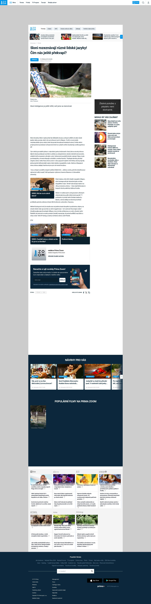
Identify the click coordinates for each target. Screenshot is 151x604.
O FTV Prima (35, 579)
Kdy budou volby (98, 560)
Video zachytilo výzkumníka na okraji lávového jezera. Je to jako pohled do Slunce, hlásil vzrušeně (86, 503)
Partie (85, 560)
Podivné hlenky (67, 239)
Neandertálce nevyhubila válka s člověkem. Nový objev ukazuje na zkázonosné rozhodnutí (113, 162)
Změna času (79, 560)
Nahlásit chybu (36, 598)
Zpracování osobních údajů (59, 590)
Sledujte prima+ (52, 2)
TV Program (35, 2)
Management (55, 579)
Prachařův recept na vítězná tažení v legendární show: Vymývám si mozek (63, 486)
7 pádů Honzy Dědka (53, 563)
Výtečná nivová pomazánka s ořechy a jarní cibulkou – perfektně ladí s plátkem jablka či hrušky (109, 487)
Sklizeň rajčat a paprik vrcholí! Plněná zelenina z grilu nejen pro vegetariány (86, 536)
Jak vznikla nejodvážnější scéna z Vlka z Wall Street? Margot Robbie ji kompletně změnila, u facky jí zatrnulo (40, 545)
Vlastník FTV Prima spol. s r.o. (39, 595)
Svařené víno (72, 563)
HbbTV (34, 587)
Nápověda (54, 592)
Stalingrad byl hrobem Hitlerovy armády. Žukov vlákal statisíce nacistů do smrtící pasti (114, 149)
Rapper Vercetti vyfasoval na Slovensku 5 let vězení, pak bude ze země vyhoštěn (64, 536)
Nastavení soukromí (57, 598)
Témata (22, 2)
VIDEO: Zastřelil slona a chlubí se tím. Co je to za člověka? (45, 240)
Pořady (28, 2)
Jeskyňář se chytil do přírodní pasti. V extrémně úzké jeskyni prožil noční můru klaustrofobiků (96, 382)
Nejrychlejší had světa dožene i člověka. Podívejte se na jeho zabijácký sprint (114, 123)
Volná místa (35, 582)
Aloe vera (95, 563)
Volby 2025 (64, 563)
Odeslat (62, 280)
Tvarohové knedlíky (70, 565)
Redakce (54, 595)
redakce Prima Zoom (45, 61)
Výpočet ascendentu (58, 565)
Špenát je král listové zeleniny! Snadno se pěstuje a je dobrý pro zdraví (86, 527)
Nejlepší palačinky (83, 565)
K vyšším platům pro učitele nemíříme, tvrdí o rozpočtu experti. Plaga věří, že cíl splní (40, 486)
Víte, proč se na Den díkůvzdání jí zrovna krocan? (42, 382)
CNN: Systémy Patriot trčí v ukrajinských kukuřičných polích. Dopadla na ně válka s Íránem (40, 495)
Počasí (91, 560)
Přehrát (35, 419)
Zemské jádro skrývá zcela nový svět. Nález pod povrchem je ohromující (114, 136)
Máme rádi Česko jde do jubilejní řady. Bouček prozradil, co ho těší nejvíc (63, 503)
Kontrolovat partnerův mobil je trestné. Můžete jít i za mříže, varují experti (41, 503)
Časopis (43, 2)
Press (53, 582)
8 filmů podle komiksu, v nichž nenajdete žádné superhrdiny (39, 535)
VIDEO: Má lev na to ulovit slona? (41, 194)
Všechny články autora (56, 256)
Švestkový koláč (94, 565)
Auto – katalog (41, 563)
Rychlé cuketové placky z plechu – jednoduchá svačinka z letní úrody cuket (109, 503)
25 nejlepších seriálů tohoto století (41, 525)
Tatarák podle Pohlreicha (84, 563)
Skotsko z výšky (36, 422)
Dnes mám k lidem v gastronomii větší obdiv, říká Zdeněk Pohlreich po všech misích (63, 495)
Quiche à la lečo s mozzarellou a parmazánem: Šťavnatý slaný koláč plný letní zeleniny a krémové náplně (109, 496)
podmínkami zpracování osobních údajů (58, 284)
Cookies (34, 592)
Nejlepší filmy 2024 (50, 560)
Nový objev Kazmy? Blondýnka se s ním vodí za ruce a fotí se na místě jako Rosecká (63, 544)
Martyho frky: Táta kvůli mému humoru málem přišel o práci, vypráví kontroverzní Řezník (62, 527)
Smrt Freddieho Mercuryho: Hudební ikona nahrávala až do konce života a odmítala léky (69, 382)
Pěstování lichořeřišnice (107, 563)
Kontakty (54, 587)
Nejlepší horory (61, 560)
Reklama (34, 584)
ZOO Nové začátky (110, 560)
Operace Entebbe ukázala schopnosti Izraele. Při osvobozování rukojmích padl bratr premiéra (86, 496)
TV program (70, 560)
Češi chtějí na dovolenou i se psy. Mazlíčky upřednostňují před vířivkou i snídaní (86, 544)
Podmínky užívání (36, 590)
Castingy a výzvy (56, 584)
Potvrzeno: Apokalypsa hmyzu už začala (86, 486)
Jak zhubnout (39, 560)
